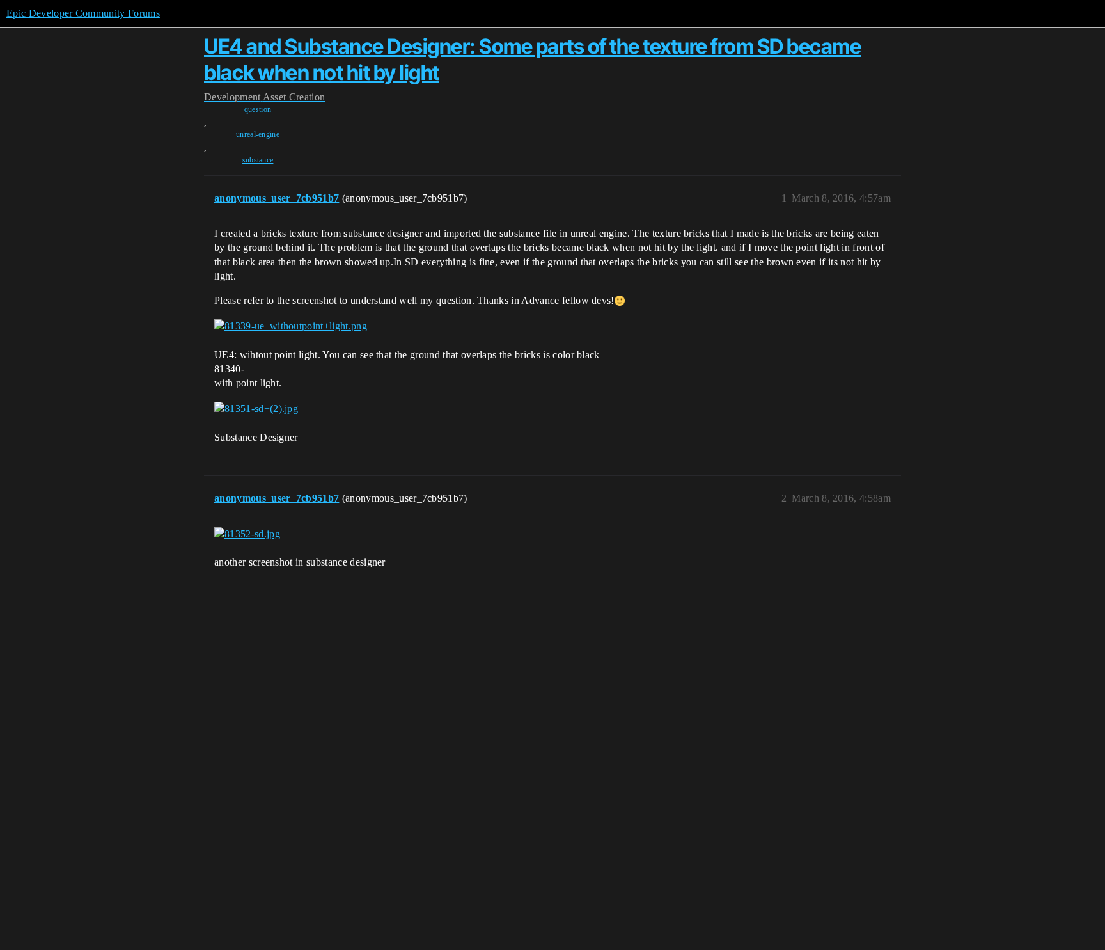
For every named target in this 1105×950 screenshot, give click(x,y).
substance (258, 159)
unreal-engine (257, 134)
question (258, 109)
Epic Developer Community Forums (83, 13)
